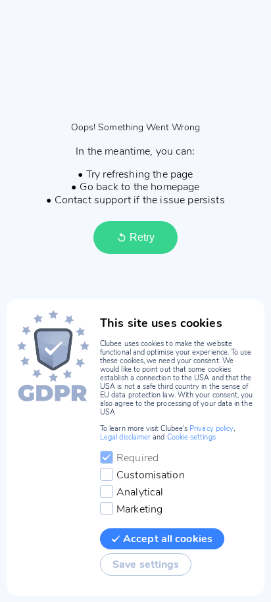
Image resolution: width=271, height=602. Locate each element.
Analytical (139, 492)
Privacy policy (211, 429)
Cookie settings (191, 437)
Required (137, 457)
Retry (142, 237)
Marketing (139, 509)
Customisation (150, 475)
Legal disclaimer (125, 437)
